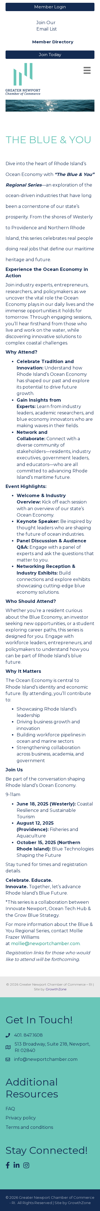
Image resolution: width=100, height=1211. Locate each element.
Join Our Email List (46, 26)
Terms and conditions (29, 1127)
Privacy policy (21, 1118)
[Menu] (87, 70)
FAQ (10, 1108)
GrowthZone (56, 989)
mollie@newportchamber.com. (46, 943)
